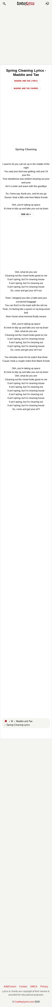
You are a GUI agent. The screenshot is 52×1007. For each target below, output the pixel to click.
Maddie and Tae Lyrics (26, 81)
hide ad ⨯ (26, 214)
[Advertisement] (26, 35)
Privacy (44, 986)
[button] (4, 3)
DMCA (33, 986)
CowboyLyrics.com (24, 1001)
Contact (23, 986)
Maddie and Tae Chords (26, 88)
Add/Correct (10, 986)
